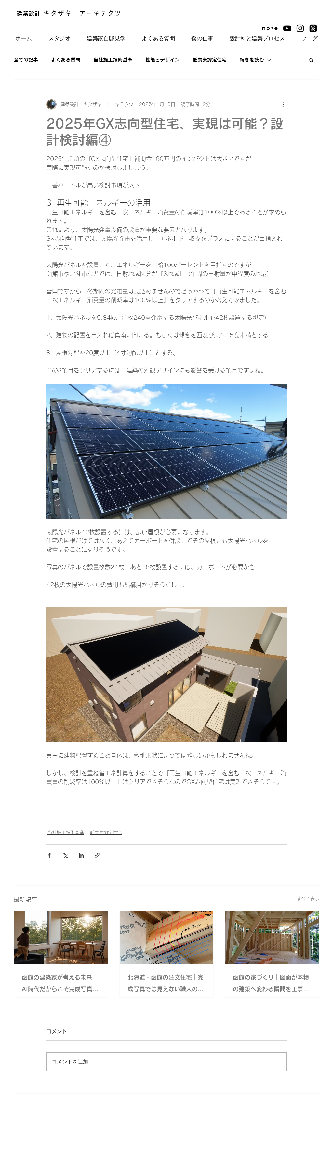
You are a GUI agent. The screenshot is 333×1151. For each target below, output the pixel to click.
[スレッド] (313, 28)
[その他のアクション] (283, 104)
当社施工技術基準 (112, 59)
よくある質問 (65, 59)
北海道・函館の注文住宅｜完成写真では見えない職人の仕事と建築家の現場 (165, 984)
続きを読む (252, 59)
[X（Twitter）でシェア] (65, 855)
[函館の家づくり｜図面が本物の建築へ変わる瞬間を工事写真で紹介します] (272, 937)
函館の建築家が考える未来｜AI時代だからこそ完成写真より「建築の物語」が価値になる (60, 984)
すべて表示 (308, 898)
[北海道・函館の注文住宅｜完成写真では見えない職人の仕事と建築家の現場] (167, 937)
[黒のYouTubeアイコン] (287, 28)
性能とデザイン (162, 59)
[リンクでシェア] (97, 855)
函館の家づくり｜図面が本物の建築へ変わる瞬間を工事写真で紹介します (271, 984)
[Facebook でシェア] (49, 855)
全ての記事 (26, 59)
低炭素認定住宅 (210, 59)
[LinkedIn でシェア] (81, 855)
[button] (311, 59)
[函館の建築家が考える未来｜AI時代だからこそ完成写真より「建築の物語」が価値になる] (61, 937)
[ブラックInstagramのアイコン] (300, 28)
